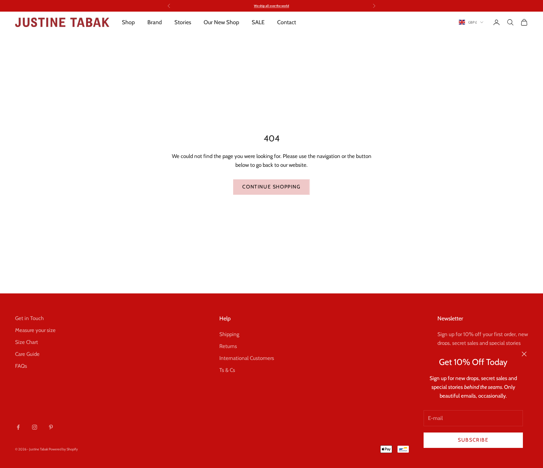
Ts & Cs (227, 370)
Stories (182, 22)
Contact (286, 22)
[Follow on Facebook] (18, 427)
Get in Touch (29, 318)
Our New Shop (221, 22)
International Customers (246, 358)
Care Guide (27, 354)
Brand (154, 22)
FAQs (21, 366)
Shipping (229, 334)
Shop (128, 22)
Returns (228, 346)
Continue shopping (271, 187)
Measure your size (35, 330)
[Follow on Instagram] (34, 427)
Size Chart (26, 342)
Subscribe (473, 440)
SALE (258, 22)
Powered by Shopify (63, 449)
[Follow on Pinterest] (51, 427)
